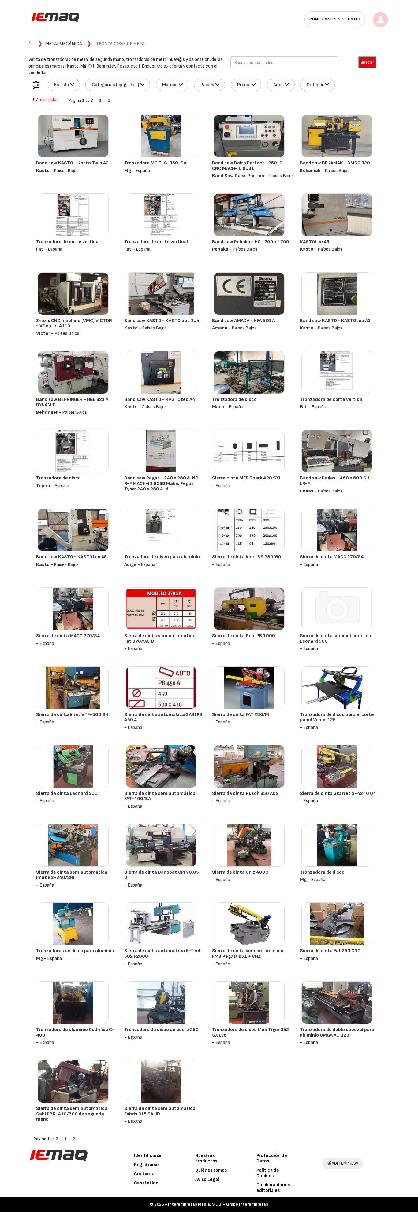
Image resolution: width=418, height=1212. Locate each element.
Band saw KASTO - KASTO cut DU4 (162, 321)
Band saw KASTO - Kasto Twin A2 (72, 163)
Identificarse (148, 1156)
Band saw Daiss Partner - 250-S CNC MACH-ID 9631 (247, 165)
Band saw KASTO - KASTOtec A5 (71, 557)
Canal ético (146, 1183)
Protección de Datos (271, 1158)
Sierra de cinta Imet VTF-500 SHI (73, 715)
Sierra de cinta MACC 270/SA (332, 557)
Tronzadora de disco (234, 399)
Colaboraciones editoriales (273, 1187)
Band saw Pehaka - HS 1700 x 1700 (250, 242)
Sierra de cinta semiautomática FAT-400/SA (160, 796)
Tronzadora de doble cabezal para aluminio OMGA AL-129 (337, 1032)
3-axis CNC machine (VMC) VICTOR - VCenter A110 (74, 323)
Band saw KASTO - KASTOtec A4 (159, 399)
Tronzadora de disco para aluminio (162, 557)
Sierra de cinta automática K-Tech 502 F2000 (163, 953)
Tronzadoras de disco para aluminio (75, 951)
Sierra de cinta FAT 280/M (240, 715)
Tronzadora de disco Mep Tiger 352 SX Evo (250, 1032)
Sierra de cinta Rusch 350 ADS (245, 793)
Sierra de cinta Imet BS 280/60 (246, 557)
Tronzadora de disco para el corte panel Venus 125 (337, 717)
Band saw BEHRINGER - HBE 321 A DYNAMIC (72, 402)
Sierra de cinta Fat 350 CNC (330, 951)
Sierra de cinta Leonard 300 (67, 793)
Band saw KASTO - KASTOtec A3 (335, 321)
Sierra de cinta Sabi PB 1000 (243, 636)
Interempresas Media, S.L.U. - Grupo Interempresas (218, 1204)
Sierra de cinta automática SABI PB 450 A (163, 717)
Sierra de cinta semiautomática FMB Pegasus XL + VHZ (247, 953)
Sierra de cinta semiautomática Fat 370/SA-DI (160, 638)
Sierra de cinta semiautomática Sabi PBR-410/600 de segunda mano (71, 1114)
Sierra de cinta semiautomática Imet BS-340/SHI (71, 875)
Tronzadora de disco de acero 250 (161, 1030)
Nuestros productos (206, 1158)
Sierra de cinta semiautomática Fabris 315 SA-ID (160, 1111)
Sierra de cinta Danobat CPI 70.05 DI (161, 875)
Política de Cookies (267, 1173)
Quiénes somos (211, 1170)
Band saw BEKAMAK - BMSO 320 (335, 163)
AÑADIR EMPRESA (342, 1163)
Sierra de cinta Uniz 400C (240, 872)
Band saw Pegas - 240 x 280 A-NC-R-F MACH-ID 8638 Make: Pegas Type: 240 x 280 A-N (162, 483)
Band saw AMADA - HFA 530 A (243, 321)
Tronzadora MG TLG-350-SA (155, 163)
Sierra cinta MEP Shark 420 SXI (246, 478)
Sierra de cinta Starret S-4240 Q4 (338, 793)
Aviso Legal (207, 1179)
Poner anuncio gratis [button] (334, 19)
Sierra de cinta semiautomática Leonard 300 (335, 638)
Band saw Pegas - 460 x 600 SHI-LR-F (336, 481)
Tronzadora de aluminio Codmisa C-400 (75, 1032)
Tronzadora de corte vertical (68, 242)
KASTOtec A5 (314, 242)
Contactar (145, 1174)
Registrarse (146, 1165)
